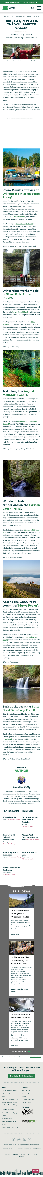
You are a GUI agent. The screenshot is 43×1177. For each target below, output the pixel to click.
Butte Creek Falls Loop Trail (21, 708)
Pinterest (29, 1139)
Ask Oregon (26, 1090)
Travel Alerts (26, 1102)
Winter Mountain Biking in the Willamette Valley (20, 913)
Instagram (24, 1139)
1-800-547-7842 (17, 1148)
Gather (8, 739)
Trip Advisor (29, 1121)
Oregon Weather (28, 1099)
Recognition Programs (10, 1127)
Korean (36, 1154)
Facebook (13, 1139)
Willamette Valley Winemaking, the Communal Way (20, 960)
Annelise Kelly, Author (21, 34)
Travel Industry (7, 1118)
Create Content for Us (10, 1099)
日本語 (23, 1154)
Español (21, 1156)
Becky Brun (15, 934)
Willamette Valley (14, 819)
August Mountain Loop (18, 393)
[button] (34, 1171)
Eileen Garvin (16, 1045)
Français (7, 1154)
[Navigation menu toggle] (39, 8)
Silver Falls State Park (17, 296)
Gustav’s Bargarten (24, 224)
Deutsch (15, 1154)
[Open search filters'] (32, 8)
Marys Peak (28, 605)
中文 (29, 1154)
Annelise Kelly (21, 787)
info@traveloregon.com (34, 1148)
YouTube (18, 1139)
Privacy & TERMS (21, 1163)
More (29, 929)
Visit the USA (27, 1112)
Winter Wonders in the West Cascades (20, 1016)
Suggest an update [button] (35, 1056)
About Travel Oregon (9, 1090)
